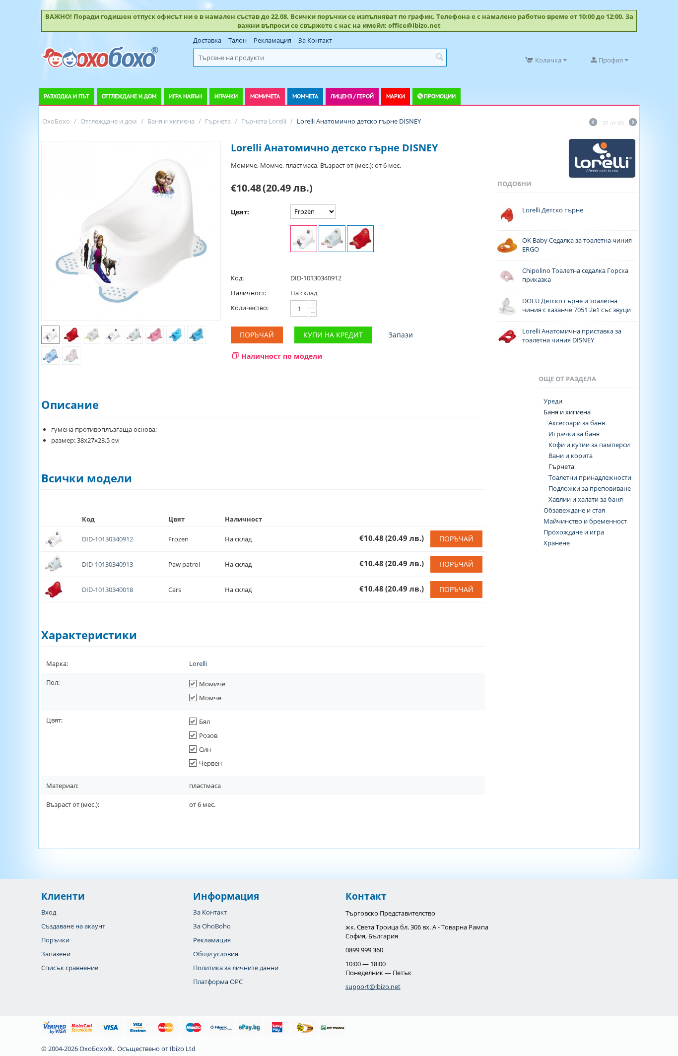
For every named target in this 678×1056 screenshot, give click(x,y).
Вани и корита (570, 455)
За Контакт (315, 40)
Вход (48, 912)
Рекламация (272, 40)
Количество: (250, 307)
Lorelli (198, 663)
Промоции (440, 96)
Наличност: (248, 292)
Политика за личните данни (235, 967)
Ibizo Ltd (183, 1048)
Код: (237, 277)
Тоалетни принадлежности (589, 477)
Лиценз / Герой (352, 96)
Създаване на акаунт (73, 926)
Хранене (556, 542)
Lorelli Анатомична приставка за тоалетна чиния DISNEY (571, 335)
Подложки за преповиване (589, 488)
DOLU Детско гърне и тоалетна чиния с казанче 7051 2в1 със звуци (576, 305)
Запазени (55, 953)
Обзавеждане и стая (574, 510)
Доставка (207, 40)
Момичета (265, 96)
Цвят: (240, 211)
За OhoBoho (212, 926)
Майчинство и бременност (585, 521)
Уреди (552, 400)
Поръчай (257, 334)
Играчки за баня (574, 433)
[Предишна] (593, 123)
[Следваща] (633, 123)
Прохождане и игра (573, 532)
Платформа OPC (218, 981)
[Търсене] (439, 57)
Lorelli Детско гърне (552, 209)
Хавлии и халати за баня (585, 499)
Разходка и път (66, 96)
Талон (237, 40)
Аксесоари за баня (576, 422)
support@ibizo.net (373, 986)
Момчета (305, 96)
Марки (395, 96)
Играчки (226, 96)
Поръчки (55, 939)
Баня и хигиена (567, 411)
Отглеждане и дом (129, 96)
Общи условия (215, 953)
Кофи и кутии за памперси (589, 444)
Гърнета (561, 466)
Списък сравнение (69, 967)
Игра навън (185, 96)
